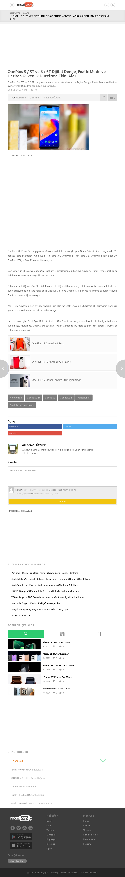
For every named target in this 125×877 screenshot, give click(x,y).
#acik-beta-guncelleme (22, 404)
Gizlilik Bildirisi (90, 834)
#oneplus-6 (16, 397)
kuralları (35, 493)
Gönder (62, 501)
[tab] (26, 634)
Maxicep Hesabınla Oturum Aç (62, 489)
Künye (86, 820)
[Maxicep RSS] (30, 829)
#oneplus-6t (83, 397)
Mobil (49, 820)
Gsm (48, 825)
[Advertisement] (62, 45)
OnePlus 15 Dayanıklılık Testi (48, 343)
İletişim (87, 843)
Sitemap (87, 830)
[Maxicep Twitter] (18, 829)
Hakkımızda (89, 839)
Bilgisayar (51, 839)
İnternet (50, 843)
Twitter (68, 426)
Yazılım (50, 830)
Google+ (13, 433)
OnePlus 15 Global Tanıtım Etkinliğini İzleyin (56, 380)
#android (18, 760)
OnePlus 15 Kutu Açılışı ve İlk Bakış (51, 361)
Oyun (49, 848)
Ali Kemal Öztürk (52, 97)
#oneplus (50, 397)
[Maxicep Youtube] (24, 829)
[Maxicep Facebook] (12, 829)
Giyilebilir (51, 834)
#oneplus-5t (33, 397)
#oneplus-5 (66, 397)
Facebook (13, 426)
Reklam (87, 825)
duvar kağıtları (17, 861)
